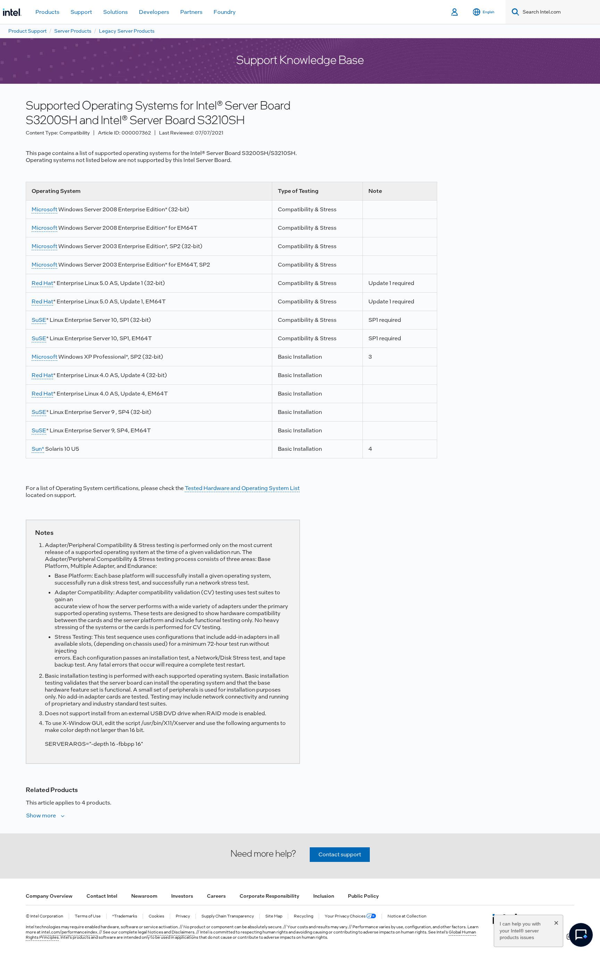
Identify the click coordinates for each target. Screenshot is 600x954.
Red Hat (42, 283)
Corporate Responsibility (269, 896)
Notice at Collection (407, 916)
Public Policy (363, 896)
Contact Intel (101, 896)
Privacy (183, 916)
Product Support (27, 31)
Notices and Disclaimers (171, 932)
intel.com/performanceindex (69, 932)
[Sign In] (455, 12)
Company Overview (49, 896)
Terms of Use (88, 916)
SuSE (39, 320)
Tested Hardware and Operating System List (242, 488)
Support (81, 12)
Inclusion (323, 896)
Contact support (339, 854)
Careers (216, 896)
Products (47, 12)
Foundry (225, 12)
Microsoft (44, 209)
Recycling (303, 916)
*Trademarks (124, 916)
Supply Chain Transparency (227, 916)
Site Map (273, 916)
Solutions (115, 12)
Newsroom (144, 896)
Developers (154, 12)
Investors (182, 896)
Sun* (38, 448)
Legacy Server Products (127, 31)
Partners (191, 12)
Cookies (156, 916)
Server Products (72, 31)
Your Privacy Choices (345, 916)
